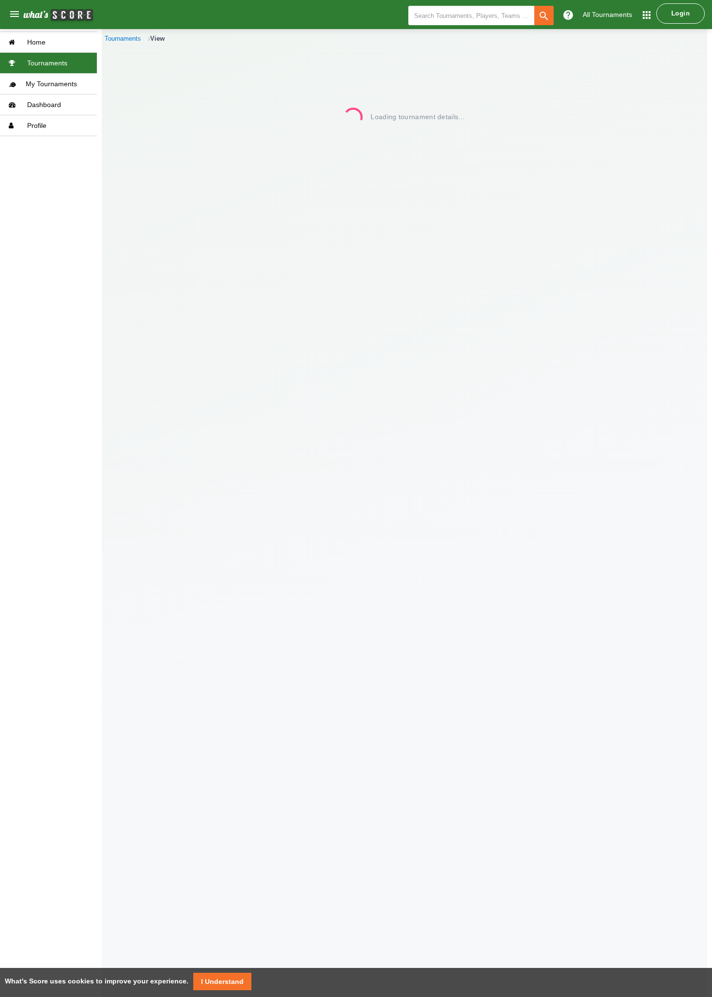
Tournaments (46, 63)
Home (35, 42)
